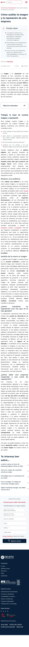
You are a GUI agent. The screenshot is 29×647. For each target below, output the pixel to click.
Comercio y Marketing (7, 594)
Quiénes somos (5, 568)
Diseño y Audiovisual (7, 599)
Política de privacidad (8, 627)
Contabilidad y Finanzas (8, 596)
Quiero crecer (16, 541)
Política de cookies (15, 624)
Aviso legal (4, 624)
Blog (6, 7)
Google (26, 191)
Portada (2, 7)
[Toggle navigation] (26, 2)
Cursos (3, 566)
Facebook (4, 227)
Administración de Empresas (9, 591)
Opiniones (4, 571)
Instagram (18, 227)
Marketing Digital (12, 7)
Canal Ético (4, 575)
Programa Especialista (7, 601)
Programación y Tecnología (9, 603)
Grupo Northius (8, 536)
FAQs (2, 573)
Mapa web (20, 627)
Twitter (10, 227)
